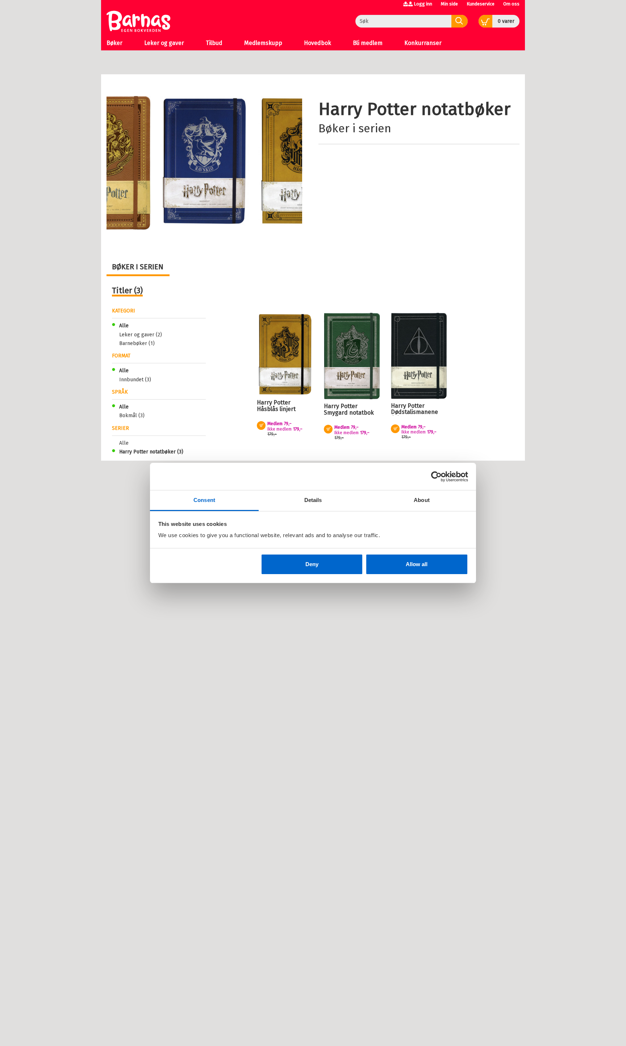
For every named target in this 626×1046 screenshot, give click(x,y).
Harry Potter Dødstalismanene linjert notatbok (414, 412)
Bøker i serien (354, 128)
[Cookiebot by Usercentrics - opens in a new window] (436, 476)
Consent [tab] (204, 500)
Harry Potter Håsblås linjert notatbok (276, 409)
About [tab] (422, 500)
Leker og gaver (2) (140, 335)
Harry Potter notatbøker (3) (151, 452)
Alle (124, 326)
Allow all (416, 564)
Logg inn (423, 4)
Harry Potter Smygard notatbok (349, 409)
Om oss (511, 4)
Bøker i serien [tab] (137, 266)
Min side (449, 4)
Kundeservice (480, 4)
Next (295, 108)
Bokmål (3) (132, 415)
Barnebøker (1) (137, 343)
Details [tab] (313, 500)
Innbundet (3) (135, 380)
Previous (127, 108)
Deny (311, 564)
